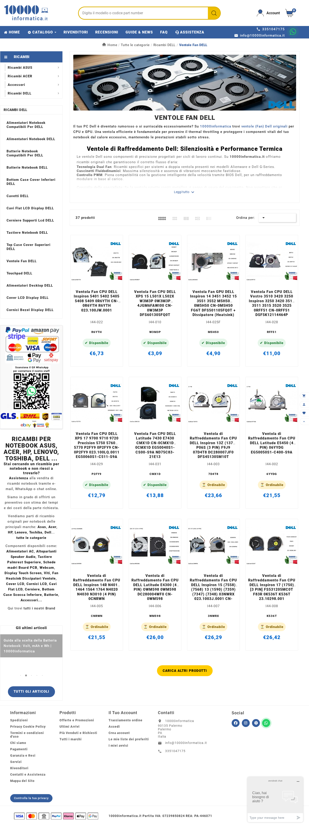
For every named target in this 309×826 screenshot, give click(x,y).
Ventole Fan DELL (22, 261)
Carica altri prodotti (185, 671)
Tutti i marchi (70, 739)
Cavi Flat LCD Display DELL (30, 208)
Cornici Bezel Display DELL (30, 310)
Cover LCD (15, 584)
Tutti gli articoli (31, 691)
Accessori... (31, 600)
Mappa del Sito (22, 781)
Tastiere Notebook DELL (27, 233)
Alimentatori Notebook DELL (31, 139)
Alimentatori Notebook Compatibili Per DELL (26, 125)
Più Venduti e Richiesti (78, 733)
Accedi (114, 726)
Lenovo (21, 532)
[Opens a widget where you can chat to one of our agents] (275, 799)
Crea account (119, 733)
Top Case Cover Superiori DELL (28, 247)
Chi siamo (18, 743)
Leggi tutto (184, 192)
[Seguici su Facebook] (236, 723)
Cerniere (32, 589)
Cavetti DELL (18, 196)
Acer (52, 527)
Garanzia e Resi (23, 755)
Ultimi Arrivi (69, 726)
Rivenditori (19, 768)
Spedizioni (19, 720)
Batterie (51, 595)
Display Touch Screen (23, 573)
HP (10, 532)
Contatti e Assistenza (27, 774)
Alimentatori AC (20, 551)
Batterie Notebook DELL (27, 167)
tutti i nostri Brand (39, 608)
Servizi (16, 762)
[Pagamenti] (56, 816)
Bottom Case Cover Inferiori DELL (31, 182)
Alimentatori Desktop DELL (30, 285)
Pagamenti (19, 749)
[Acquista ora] (102, 281)
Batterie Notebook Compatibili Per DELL (25, 153)
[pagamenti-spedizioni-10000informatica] (31, 377)
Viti (47, 573)
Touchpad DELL (19, 273)
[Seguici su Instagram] (246, 723)
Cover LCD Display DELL (28, 298)
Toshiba (35, 532)
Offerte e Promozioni (76, 720)
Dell (48, 532)
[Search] (214, 13)
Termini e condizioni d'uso (27, 734)
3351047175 (175, 751)
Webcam (47, 568)
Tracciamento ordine (126, 720)
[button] (20, 675)
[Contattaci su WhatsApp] (293, 31)
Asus (42, 527)
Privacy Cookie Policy (28, 726)
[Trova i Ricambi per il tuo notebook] (256, 723)
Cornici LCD (36, 584)
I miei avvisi (118, 745)
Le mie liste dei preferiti (129, 739)
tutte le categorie (31, 538)
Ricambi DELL (15, 110)
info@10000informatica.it (186, 743)
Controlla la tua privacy (31, 798)
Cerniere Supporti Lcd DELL (30, 220)
